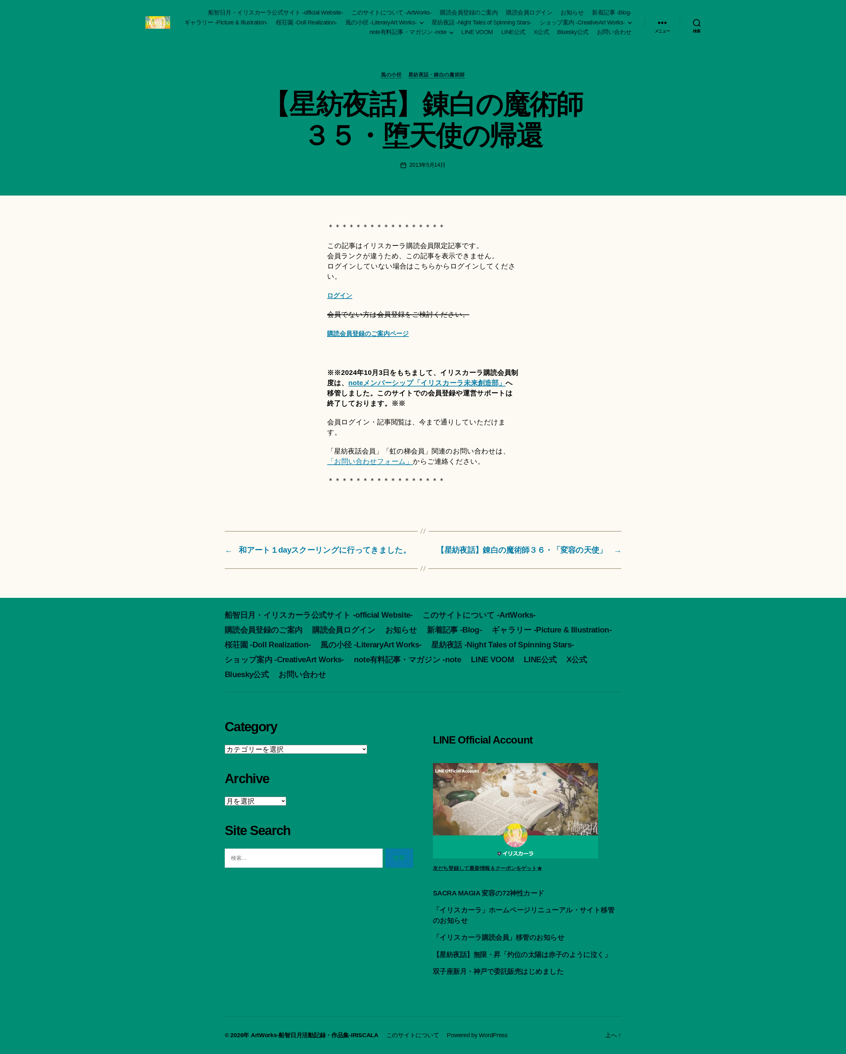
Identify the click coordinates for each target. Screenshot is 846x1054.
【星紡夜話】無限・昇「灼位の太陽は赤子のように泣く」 (522, 954)
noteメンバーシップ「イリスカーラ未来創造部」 (427, 382)
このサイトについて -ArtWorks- (391, 12)
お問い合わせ (614, 32)
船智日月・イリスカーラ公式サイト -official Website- (275, 12)
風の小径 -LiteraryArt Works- (381, 22)
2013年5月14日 (427, 165)
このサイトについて (412, 1035)
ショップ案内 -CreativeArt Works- (582, 22)
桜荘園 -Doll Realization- (306, 22)
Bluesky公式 (573, 32)
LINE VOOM (477, 32)
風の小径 (391, 74)
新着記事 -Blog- (612, 12)
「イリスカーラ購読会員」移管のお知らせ (498, 937)
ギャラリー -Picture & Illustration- (226, 22)
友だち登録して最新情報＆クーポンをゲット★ (487, 868)
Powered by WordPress (477, 1035)
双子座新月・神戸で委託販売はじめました (498, 971)
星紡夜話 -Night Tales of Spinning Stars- (481, 22)
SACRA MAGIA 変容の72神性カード (488, 893)
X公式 (541, 32)
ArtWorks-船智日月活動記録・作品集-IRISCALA (314, 1035)
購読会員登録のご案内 (469, 12)
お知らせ (572, 12)
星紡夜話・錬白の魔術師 (436, 74)
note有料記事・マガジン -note (408, 32)
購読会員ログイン (529, 12)
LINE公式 (513, 32)
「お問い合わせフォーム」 (370, 461)
